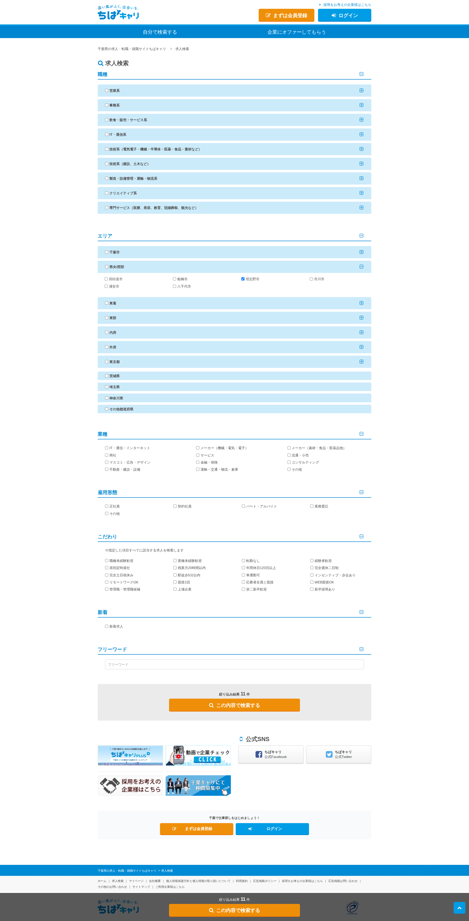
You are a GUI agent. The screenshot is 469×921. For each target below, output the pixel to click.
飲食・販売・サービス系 (128, 120)
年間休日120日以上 (261, 568)
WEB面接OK (324, 582)
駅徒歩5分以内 (189, 575)
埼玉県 (114, 387)
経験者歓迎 (323, 561)
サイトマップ (141, 887)
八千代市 (184, 286)
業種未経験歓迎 (190, 561)
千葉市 (114, 252)
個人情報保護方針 (198, 881)
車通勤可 (253, 575)
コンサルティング (305, 462)
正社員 (114, 506)
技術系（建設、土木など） (129, 164)
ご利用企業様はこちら (170, 887)
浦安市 (114, 286)
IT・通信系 (117, 134)
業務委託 (321, 506)
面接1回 (184, 582)
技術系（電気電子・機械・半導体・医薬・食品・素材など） (155, 149)
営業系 (114, 91)
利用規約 (242, 881)
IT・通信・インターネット (129, 448)
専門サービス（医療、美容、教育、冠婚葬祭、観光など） (153, 208)
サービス (207, 455)
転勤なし (253, 561)
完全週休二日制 (327, 568)
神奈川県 (116, 398)
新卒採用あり (325, 589)
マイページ (136, 881)
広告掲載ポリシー (265, 881)
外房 (112, 347)
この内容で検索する (238, 705)
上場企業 (185, 589)
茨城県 (114, 376)
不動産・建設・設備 (124, 469)
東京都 (114, 362)
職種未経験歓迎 (121, 561)
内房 (112, 332)
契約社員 (185, 506)
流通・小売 (300, 455)
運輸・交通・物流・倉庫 (219, 469)
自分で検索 (160, 32)
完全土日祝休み (121, 575)
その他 (297, 469)
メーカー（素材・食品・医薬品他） (319, 448)
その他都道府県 (121, 409)
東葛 (112, 303)
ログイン (348, 15)
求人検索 (118, 881)
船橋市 (182, 279)
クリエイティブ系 (123, 193)
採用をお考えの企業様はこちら (347, 5)
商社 (112, 455)
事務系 (114, 105)
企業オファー (296, 32)
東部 (112, 318)
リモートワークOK (123, 582)
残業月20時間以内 (192, 568)
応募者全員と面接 (260, 582)
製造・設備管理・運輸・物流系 (133, 178)
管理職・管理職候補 (124, 589)
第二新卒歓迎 (256, 589)
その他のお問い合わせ (112, 887)
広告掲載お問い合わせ (343, 881)
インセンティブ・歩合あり (335, 575)
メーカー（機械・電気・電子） (224, 448)
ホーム (102, 881)
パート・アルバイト (261, 506)
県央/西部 (116, 267)
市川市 (319, 279)
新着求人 (116, 626)
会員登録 (290, 15)
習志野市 (252, 279)
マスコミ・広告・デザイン (129, 462)
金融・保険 (209, 462)
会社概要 (155, 881)
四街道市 (116, 279)
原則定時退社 (119, 568)
